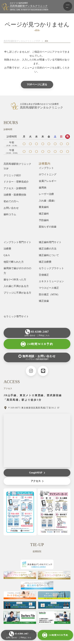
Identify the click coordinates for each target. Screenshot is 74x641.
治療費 (7, 248)
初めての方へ (11, 201)
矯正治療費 (45, 262)
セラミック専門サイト (16, 316)
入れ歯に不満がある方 (16, 286)
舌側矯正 (44, 275)
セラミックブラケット (51, 268)
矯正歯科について (49, 255)
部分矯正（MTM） (49, 294)
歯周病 (42, 187)
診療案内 (44, 163)
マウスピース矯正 (49, 288)
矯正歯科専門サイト (50, 242)
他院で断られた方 (14, 262)
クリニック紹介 (12, 175)
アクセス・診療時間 (15, 188)
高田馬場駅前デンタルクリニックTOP (22, 41)
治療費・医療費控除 (15, 194)
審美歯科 (44, 207)
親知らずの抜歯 (47, 226)
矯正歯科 (44, 213)
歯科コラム (10, 214)
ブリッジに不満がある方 (17, 292)
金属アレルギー (47, 181)
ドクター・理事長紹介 (16, 181)
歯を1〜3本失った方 (15, 279)
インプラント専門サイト (17, 242)
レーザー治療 (46, 194)
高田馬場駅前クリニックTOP (17, 166)
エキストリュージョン (51, 281)
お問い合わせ (11, 208)
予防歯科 (44, 220)
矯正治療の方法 (47, 248)
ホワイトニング (47, 174)
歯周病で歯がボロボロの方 (17, 270)
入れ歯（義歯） (47, 200)
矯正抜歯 (44, 301)
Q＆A (7, 255)
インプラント (46, 168)
